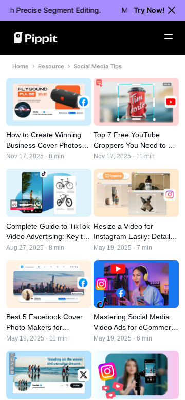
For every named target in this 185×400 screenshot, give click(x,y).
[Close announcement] (171, 10)
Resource (51, 66)
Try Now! (149, 10)
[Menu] (168, 37)
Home (20, 66)
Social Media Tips (97, 66)
